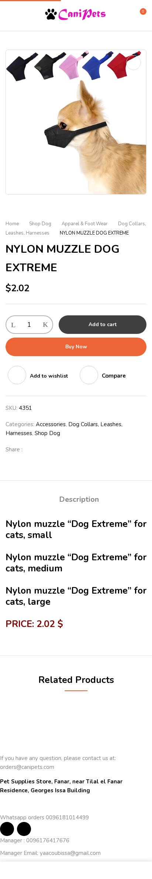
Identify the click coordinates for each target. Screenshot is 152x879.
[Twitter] (44, 449)
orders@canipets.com (27, 767)
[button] (140, 14)
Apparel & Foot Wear (85, 223)
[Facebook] (32, 449)
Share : (14, 449)
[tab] (78, 499)
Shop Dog (40, 223)
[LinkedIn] (55, 449)
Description (79, 499)
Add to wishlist (49, 375)
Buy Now (76, 346)
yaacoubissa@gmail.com (70, 853)
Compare (114, 375)
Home (12, 223)
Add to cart (103, 324)
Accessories (51, 424)
